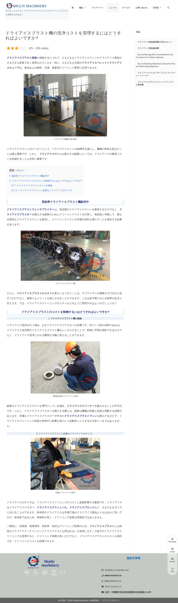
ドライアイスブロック (81, 507)
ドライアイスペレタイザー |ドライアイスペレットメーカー (155, 74)
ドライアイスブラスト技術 (22, 57)
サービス (126, 8)
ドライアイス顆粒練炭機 (148, 48)
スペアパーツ (97, 8)
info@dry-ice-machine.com (117, 570)
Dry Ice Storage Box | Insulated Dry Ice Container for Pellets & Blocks (154, 55)
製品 (81, 8)
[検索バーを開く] (168, 7)
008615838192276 (113, 575)
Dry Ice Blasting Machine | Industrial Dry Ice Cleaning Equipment (155, 65)
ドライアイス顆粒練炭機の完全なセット (154, 42)
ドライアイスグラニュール (52, 507)
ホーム (8, 10)
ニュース (113, 8)
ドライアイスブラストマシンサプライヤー (30, 209)
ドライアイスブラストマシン (80, 415)
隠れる (20, 170)
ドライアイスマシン (111, 600)
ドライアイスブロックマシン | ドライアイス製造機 (155, 83)
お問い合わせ (141, 8)
